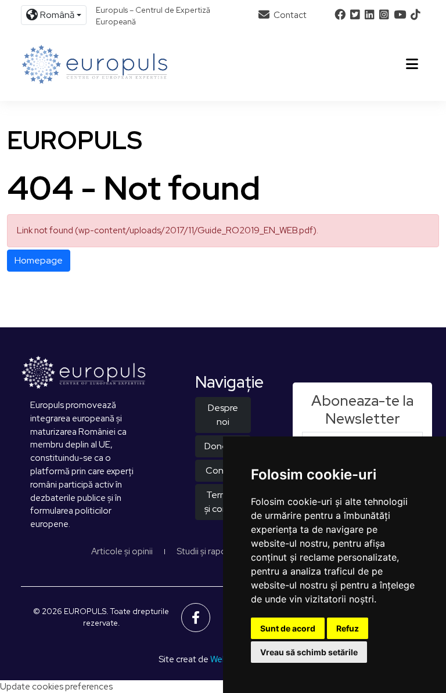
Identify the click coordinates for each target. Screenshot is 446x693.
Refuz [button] (347, 628)
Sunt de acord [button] (287, 628)
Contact (289, 15)
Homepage (39, 260)
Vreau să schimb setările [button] (309, 652)
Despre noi (223, 415)
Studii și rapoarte (210, 551)
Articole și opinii (122, 551)
